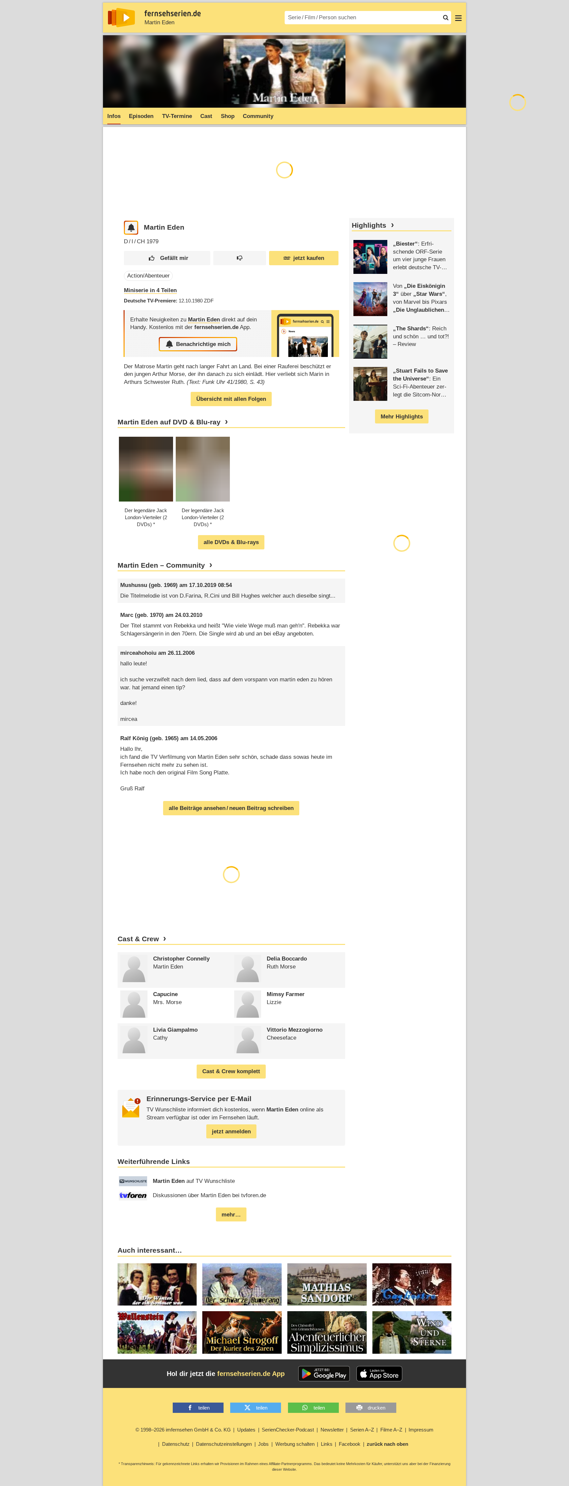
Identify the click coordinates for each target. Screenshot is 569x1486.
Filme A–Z (391, 1429)
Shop (228, 116)
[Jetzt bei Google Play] (324, 1373)
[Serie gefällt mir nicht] (239, 258)
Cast (206, 116)
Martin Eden (159, 22)
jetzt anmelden (231, 1131)
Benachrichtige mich (203, 344)
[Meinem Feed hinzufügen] (131, 228)
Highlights (369, 225)
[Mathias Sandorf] (327, 1284)
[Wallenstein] (157, 1332)
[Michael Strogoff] (242, 1332)
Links (326, 1444)
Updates (246, 1429)
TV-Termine (177, 116)
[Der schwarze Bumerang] (242, 1284)
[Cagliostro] (412, 1284)
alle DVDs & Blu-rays (231, 542)
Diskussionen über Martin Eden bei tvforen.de (209, 1195)
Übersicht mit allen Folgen (231, 399)
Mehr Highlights (402, 416)
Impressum (421, 1429)
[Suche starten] (446, 17)
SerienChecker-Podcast (288, 1429)
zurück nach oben (387, 1444)
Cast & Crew (138, 939)
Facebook (349, 1444)
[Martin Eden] (305, 333)
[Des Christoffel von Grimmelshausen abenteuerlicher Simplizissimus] (327, 1332)
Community (258, 116)
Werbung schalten (295, 1444)
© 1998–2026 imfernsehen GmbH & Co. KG (183, 1429)
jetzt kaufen (308, 258)
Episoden (141, 116)
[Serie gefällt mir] (167, 258)
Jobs (263, 1444)
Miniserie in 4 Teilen (150, 290)
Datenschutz (176, 1444)
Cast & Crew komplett (231, 1071)
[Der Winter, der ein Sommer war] (157, 1284)
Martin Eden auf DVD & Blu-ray (169, 422)
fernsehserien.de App (251, 1373)
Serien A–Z (362, 1429)
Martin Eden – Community (161, 565)
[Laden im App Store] (379, 1373)
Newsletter (332, 1429)
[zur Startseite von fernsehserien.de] (121, 17)
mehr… (231, 1214)
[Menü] (458, 18)
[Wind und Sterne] (412, 1332)
